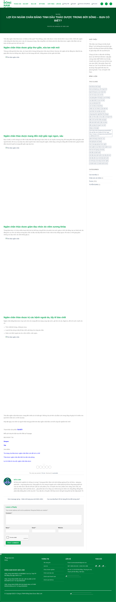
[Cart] (110, 3)
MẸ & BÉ (33, 4)
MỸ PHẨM (42, 4)
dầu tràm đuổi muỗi (94, 122)
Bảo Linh (66, 26)
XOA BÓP (25, 4)
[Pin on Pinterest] (46, 467)
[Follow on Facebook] (96, 562)
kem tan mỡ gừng (94, 149)
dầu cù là (99, 116)
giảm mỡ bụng (93, 138)
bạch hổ (104, 89)
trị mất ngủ (92, 160)
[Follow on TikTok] (102, 562)
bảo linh (103, 92)
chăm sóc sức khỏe (94, 108)
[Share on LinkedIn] (49, 467)
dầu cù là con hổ (94, 119)
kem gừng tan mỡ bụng (95, 141)
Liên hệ (58, 4)
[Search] (101, 3)
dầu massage (102, 119)
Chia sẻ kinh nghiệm (49, 569)
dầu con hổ (92, 116)
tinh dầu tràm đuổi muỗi (95, 155)
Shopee (6, 441)
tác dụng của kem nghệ (102, 160)
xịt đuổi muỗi (93, 163)
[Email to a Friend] (43, 467)
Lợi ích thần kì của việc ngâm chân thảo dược (17, 461)
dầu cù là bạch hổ (107, 116)
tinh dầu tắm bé (106, 155)
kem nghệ (103, 144)
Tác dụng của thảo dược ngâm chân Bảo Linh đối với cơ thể (22, 453)
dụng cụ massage (94, 128)
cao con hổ (100, 94)
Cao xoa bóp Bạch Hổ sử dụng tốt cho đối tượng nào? (63, 499)
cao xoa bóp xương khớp (96, 105)
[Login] (106, 3)
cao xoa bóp (101, 100)
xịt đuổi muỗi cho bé (102, 163)
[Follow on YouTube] (105, 562)
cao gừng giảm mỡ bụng (96, 97)
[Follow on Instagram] (99, 562)
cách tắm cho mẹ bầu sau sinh (97, 111)
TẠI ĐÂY (20, 429)
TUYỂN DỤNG (93, 184)
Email (34, 527)
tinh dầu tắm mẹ (94, 158)
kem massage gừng (94, 144)
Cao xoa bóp (93, 174)
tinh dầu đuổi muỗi (103, 158)
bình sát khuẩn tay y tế (95, 89)
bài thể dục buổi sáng (95, 86)
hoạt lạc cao (101, 138)
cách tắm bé (104, 108)
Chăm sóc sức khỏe (95, 178)
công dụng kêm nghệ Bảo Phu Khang (99, 114)
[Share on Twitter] (40, 467)
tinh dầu (102, 149)
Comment (9, 513)
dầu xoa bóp (104, 122)
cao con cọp (93, 94)
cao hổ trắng (106, 97)
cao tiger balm (93, 100)
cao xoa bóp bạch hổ (95, 103)
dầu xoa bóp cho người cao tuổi (97, 125)
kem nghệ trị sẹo (107, 147)
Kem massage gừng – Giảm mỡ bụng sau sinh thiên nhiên (25, 499)
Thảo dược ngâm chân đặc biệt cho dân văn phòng (19, 457)
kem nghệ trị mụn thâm (95, 147)
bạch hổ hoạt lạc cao (95, 92)
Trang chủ (17, 4)
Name (8, 527)
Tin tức (58, 14)
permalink (55, 473)
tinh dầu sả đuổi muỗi (95, 152)
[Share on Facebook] (37, 467)
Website (60, 527)
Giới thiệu (51, 4)
